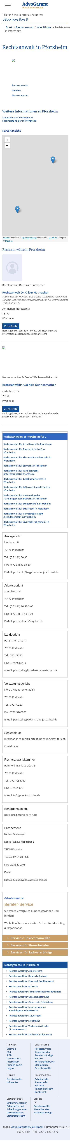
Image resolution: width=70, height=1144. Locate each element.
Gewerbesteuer (15, 1112)
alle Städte (44, 27)
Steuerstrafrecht (16, 1115)
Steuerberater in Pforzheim (17, 117)
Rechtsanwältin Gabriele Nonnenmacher (20, 90)
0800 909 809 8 (15, 19)
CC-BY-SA (53, 237)
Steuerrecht (41, 1082)
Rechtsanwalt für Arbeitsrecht (25, 970)
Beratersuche (14, 1079)
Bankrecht (40, 1091)
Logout (11, 1068)
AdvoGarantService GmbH (27, 1127)
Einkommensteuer (17, 1102)
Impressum (13, 1061)
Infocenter (12, 1082)
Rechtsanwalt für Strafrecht (24, 1020)
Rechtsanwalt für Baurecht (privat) (28, 976)
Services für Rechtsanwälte (30, 938)
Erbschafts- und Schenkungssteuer (17, 1107)
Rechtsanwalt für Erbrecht (23, 986)
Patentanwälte (43, 1068)
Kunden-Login (14, 1064)
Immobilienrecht (44, 1088)
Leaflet (6, 237)
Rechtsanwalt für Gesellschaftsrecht (29, 996)
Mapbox (9, 240)
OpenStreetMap (29, 237)
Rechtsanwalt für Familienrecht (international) (35, 991)
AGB (9, 1055)
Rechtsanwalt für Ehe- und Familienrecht (31, 981)
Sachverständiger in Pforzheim (19, 120)
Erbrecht (39, 1085)
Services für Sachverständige (32, 952)
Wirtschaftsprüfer (45, 1061)
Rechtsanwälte (43, 1048)
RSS (9, 1052)
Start (9, 27)
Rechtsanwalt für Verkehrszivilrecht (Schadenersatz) (28, 1027)
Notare (39, 1058)
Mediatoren (41, 1064)
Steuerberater (42, 1052)
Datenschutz (14, 1058)
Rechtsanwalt (25, 27)
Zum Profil (11, 326)
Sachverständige (44, 1055)
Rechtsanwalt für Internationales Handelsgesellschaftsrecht (27, 1009)
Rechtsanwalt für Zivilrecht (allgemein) (30, 1034)
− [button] (7, 145)
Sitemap (11, 1048)
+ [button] (7, 139)
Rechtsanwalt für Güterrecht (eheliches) (31, 1002)
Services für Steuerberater (30, 945)
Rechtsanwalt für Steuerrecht (25, 1015)
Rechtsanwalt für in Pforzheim (27, 444)
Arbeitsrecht (41, 1079)
